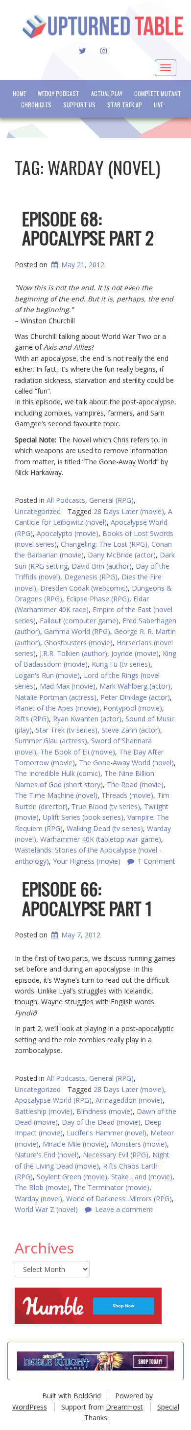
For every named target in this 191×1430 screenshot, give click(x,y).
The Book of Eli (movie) (77, 751)
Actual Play (106, 93)
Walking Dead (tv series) (105, 828)
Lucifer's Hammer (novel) (106, 1132)
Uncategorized (38, 511)
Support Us (79, 104)
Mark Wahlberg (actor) (134, 686)
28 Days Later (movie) (129, 511)
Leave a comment (124, 1209)
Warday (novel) (38, 1198)
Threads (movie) (127, 795)
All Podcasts (66, 500)
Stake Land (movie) (141, 1176)
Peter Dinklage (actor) (135, 697)
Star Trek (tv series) (66, 730)
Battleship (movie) (43, 1111)
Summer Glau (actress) (51, 740)
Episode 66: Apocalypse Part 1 (87, 898)
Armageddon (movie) (129, 1100)
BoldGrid (87, 1395)
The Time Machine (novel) (56, 795)
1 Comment (156, 861)
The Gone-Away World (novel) (126, 762)
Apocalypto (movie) (67, 533)
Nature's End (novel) (47, 1154)
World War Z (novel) (46, 1209)
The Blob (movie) (42, 1187)
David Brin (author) (102, 566)
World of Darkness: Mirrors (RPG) (119, 1198)
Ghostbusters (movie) (78, 642)
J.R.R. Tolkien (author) (73, 653)
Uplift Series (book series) (83, 817)
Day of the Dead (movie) (101, 1122)
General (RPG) (111, 500)
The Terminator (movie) (111, 1187)
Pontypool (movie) (132, 708)
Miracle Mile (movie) (75, 1144)
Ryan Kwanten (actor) (87, 718)
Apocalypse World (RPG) (53, 1100)
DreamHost (124, 1406)
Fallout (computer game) (79, 620)
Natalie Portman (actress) (55, 697)
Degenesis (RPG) (91, 576)
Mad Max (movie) (68, 686)
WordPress (29, 1406)
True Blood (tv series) (106, 806)
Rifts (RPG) (32, 718)
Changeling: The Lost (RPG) (104, 544)
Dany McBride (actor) (122, 554)
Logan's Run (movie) (47, 675)
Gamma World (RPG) (77, 631)
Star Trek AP (124, 104)
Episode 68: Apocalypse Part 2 (88, 228)
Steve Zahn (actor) (130, 730)
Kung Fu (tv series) (121, 664)
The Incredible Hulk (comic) (57, 773)
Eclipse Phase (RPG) (97, 598)
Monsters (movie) (139, 1144)
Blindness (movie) (104, 1111)
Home (19, 93)
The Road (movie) (135, 784)
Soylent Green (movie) (72, 1176)
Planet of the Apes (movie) (57, 708)
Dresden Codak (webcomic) (84, 588)
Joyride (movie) (135, 653)
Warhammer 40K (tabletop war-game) (100, 839)
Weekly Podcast (58, 93)
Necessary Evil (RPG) (115, 1154)
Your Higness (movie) (86, 861)
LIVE (158, 104)
